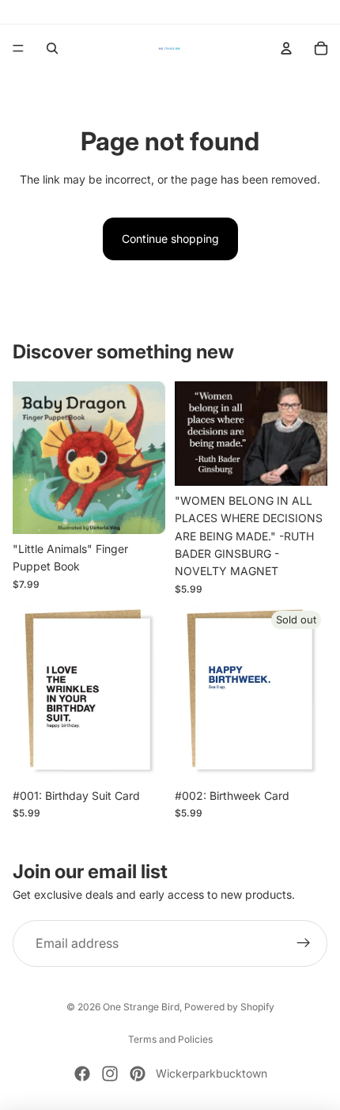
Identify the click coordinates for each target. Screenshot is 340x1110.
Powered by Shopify (229, 1007)
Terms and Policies (170, 1039)
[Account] (286, 48)
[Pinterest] (137, 1073)
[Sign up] (303, 943)
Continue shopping (170, 238)
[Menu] (18, 48)
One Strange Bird (141, 1007)
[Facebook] (82, 1073)
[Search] (52, 48)
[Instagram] (109, 1073)
